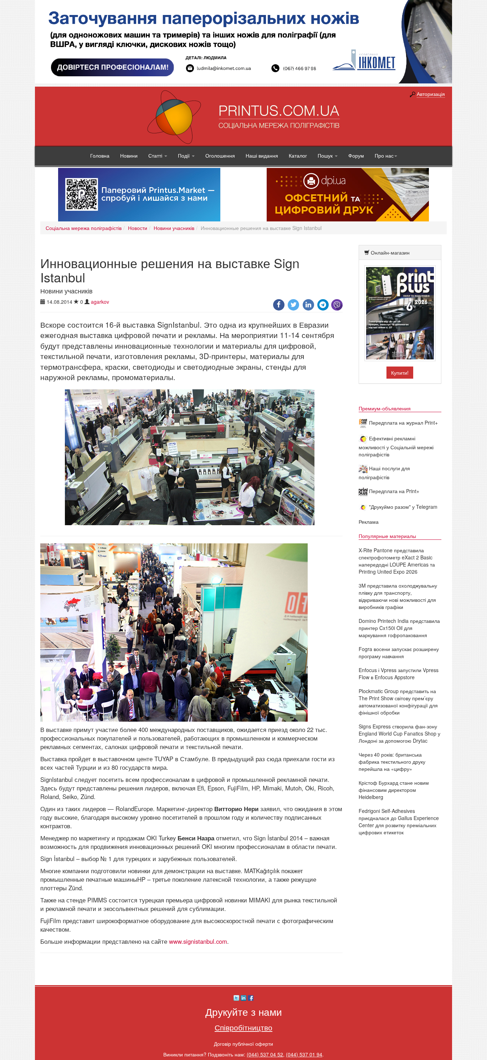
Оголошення (220, 155)
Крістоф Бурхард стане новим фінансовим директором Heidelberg (394, 789)
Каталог (298, 155)
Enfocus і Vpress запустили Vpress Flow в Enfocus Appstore (399, 673)
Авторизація (431, 93)
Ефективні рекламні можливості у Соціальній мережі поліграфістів (396, 446)
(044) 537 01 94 (304, 1054)
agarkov (100, 301)
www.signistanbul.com (198, 941)
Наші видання (262, 155)
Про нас (384, 155)
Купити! (400, 372)
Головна (99, 155)
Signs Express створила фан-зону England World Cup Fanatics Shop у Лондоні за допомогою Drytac (399, 733)
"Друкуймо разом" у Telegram (402, 506)
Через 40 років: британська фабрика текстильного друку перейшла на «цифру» (392, 761)
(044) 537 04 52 (265, 1054)
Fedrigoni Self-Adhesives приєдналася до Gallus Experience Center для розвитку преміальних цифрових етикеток (399, 821)
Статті (156, 155)
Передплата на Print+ (393, 491)
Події (184, 155)
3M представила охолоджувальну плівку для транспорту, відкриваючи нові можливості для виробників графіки (398, 596)
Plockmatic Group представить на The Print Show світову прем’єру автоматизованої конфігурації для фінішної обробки (398, 701)
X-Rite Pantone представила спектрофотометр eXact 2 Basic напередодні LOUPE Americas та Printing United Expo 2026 (397, 561)
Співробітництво (243, 1027)
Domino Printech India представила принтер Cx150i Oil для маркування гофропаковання (399, 628)
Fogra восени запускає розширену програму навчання (399, 652)
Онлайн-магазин (390, 252)
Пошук (326, 155)
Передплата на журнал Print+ (403, 422)
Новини (129, 155)
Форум (356, 155)
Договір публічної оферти (243, 1043)
